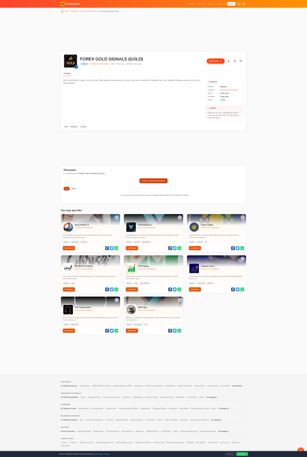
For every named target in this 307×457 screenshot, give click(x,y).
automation (146, 242)
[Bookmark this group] (234, 61)
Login (231, 4)
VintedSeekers (145, 225)
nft (206, 242)
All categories (237, 386)
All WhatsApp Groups (69, 386)
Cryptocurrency (199, 386)
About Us (64, 443)
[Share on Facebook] (107, 248)
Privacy (107, 454)
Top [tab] (66, 188)
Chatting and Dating (159, 408)
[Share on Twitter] (112, 248)
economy (84, 242)
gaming (210, 283)
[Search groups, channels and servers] (239, 4)
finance (66, 242)
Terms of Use (224, 443)
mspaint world (207, 266)
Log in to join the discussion (153, 181)
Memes (201, 397)
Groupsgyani (73, 3)
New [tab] (73, 188)
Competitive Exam (94, 397)
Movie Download (97, 408)
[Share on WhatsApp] (116, 248)
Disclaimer (235, 443)
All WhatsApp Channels (69, 397)
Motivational (180, 397)
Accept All (242, 454)
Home (66, 11)
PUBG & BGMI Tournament (101, 386)
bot (146, 324)
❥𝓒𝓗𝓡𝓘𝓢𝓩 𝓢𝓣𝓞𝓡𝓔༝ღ (84, 266)
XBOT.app (142, 307)
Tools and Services (112, 431)
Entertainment (170, 386)
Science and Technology (94, 420)
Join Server (69, 248)
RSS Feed (190, 443)
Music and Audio (127, 431)
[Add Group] (300, 450)
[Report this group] (241, 61)
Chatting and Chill (152, 431)
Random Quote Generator (175, 443)
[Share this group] (228, 61)
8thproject (74, 324)
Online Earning (84, 386)
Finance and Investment (100, 64)
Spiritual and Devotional (111, 397)
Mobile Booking (212, 386)
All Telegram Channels (69, 420)
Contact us (221, 4)
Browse (192, 4)
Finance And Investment (89, 11)
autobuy (137, 242)
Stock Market (183, 408)
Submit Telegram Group (124, 443)
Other (82, 420)
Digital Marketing (122, 420)
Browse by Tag (158, 443)
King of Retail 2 (82, 225)
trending (83, 127)
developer (74, 242)
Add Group (202, 4)
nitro (72, 283)
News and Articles (151, 397)
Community (109, 420)
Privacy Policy (213, 443)
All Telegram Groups (68, 408)
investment (73, 127)
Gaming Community (185, 386)
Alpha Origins (207, 225)
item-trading (144, 283)
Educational (139, 386)
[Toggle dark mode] (244, 4)
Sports (83, 397)
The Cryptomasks (83, 307)
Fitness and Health (166, 397)
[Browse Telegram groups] (76, 67)
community (201, 283)
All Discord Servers (68, 431)
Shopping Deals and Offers (122, 386)
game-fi (200, 242)
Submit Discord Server (143, 443)
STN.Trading (143, 266)
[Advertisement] (133, 31)
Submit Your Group (86, 443)
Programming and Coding (200, 408)
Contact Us (73, 443)
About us (211, 4)
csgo (136, 283)
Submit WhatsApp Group (104, 443)
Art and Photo (192, 397)
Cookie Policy (65, 446)
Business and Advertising (154, 386)
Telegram (74, 11)
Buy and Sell (225, 386)
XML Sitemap (201, 443)
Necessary (230, 454)
